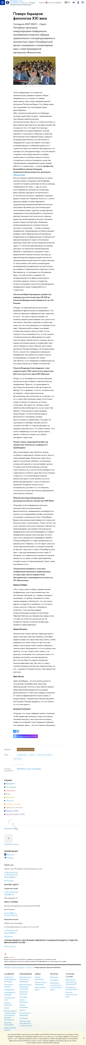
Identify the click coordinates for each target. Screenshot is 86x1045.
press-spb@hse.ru (10, 913)
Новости (29, 967)
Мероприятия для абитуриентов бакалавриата (25, 979)
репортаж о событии (45, 755)
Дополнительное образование (25, 1014)
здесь (52, 1037)
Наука (38, 974)
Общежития (8, 936)
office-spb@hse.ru (10, 877)
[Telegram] (17, 731)
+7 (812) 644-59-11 (11, 872)
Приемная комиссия (11, 919)
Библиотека (54, 977)
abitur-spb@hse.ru (10, 933)
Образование (25, 974)
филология (17, 759)
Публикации (54, 980)
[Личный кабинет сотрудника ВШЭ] (78, 2)
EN (69, 2)
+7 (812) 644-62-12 (11, 930)
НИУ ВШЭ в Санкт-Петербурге (29, 769)
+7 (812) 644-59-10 (11, 875)
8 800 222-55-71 (10, 946)
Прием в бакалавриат (23, 1001)
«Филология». (19, 175)
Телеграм (10, 858)
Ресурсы (54, 974)
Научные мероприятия (39, 978)
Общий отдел (9, 865)
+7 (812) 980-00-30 (11, 892)
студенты (32, 755)
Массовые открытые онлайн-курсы (71, 994)
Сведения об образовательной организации (10, 979)
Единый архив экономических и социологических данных (56, 986)
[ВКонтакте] (14, 731)
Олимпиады (23, 997)
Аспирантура (23, 1018)
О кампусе (9, 974)
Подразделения (9, 990)
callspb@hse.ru (9, 894)
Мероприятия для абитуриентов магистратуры (25, 986)
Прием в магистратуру (23, 1006)
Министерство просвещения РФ (71, 988)
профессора (22, 755)
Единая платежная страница (10, 1029)
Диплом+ (22, 1010)
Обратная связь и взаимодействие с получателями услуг (25, 1023)
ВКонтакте (10, 855)
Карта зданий (8, 881)
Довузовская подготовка (23, 993)
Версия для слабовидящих (9, 1024)
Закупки (6, 1008)
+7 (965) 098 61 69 (10, 915)
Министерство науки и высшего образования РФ (71, 982)
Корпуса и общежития (8, 1004)
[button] (15, 70)
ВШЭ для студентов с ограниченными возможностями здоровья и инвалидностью (10, 1015)
